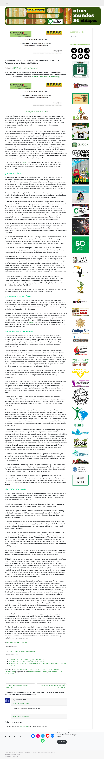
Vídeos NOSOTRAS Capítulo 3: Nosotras (17, 686)
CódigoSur (15, 756)
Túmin (24, 162)
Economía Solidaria (20, 669)
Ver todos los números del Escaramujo (46, 77)
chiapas (31, 671)
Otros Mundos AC (31, 68)
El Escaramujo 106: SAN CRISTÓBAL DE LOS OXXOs (27, 661)
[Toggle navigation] (7, 3)
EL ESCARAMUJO (34, 669)
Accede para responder (21, 716)
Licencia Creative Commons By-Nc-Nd (44, 753)
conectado (24, 726)
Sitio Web (62, 741)
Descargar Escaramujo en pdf (36, 112)
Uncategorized (10, 671)
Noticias (56, 669)
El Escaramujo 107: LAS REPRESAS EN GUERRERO (26, 659)
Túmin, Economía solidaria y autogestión (22, 651)
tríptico (31, 322)
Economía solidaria (40, 671)
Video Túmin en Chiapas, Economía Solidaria (53, 686)
